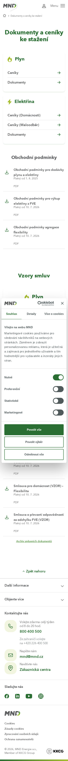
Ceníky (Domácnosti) (24, 115)
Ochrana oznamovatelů (19, 739)
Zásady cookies (14, 728)
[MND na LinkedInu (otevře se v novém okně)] (17, 696)
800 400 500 (31, 631)
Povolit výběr (34, 442)
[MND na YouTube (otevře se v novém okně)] (29, 696)
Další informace (17, 585)
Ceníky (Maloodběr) (23, 125)
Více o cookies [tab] (54, 313)
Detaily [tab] (31, 313)
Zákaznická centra (35, 669)
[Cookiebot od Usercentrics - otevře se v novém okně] (40, 303)
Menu (54, 6)
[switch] (58, 389)
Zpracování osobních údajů (21, 734)
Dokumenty (17, 82)
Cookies (10, 723)
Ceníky (13, 73)
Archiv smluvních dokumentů (34, 541)
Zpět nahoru (35, 571)
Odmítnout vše (34, 454)
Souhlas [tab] (11, 313)
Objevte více (14, 599)
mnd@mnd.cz (31, 656)
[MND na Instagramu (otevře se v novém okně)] (40, 696)
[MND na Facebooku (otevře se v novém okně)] (7, 696)
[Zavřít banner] (62, 303)
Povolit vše (34, 429)
